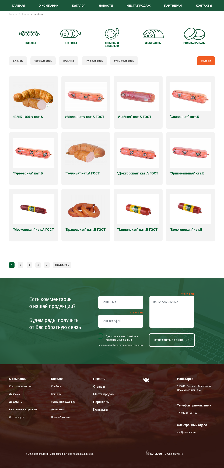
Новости (106, 5)
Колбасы (56, 386)
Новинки (206, 61)
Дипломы (14, 394)
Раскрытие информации (23, 409)
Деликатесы (58, 409)
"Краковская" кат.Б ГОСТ (85, 229)
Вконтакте (146, 380)
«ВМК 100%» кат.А (28, 117)
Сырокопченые (43, 61)
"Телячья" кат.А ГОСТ (82, 173)
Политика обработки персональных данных (120, 345)
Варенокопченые (124, 61)
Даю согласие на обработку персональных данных (122, 338)
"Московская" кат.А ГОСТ (33, 229)
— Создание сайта (172, 453)
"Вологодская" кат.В (186, 229)
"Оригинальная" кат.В (187, 173)
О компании (48, 5)
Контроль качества (20, 386)
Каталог (78, 5)
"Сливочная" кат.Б (184, 117)
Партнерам (173, 5)
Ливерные (68, 61)
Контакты (204, 5)
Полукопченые (94, 61)
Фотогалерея (16, 417)
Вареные (18, 61)
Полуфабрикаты (60, 417)
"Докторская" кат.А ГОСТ (137, 173)
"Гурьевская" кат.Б (28, 173)
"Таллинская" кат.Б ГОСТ (137, 229)
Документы (16, 401)
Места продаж (138, 5)
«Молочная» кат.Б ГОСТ (84, 117)
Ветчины (56, 394)
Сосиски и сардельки (63, 401)
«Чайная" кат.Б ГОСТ (134, 117)
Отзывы (99, 386)
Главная (18, 5)
